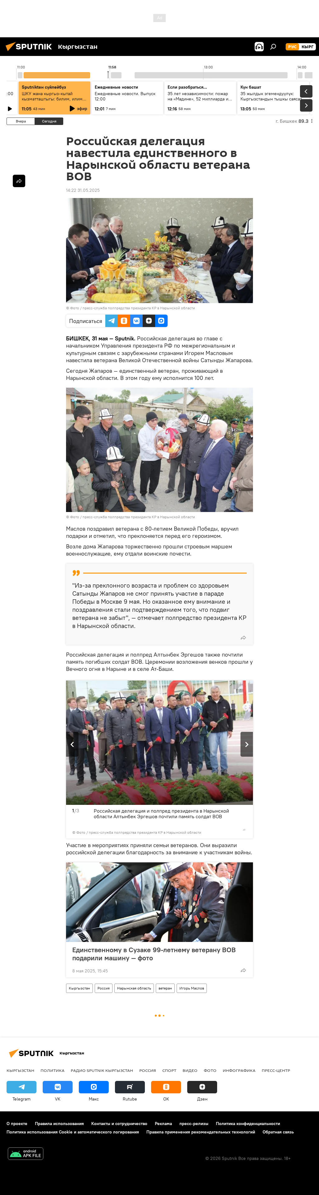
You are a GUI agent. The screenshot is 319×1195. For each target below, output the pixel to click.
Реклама (163, 1123)
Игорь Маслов (191, 988)
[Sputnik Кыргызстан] (30, 52)
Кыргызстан (79, 988)
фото (210, 1070)
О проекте (17, 1123)
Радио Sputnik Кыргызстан (102, 1070)
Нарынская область (134, 988)
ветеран (165, 988)
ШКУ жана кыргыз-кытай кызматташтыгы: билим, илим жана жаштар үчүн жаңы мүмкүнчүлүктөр (52, 101)
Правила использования (59, 1123)
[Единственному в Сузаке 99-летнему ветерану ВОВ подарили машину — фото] (159, 902)
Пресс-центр (276, 1070)
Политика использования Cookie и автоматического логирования (73, 1132)
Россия (104, 988)
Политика (52, 1070)
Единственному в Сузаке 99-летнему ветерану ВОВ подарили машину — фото (154, 954)
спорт (169, 1070)
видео (190, 1070)
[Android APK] (25, 1154)
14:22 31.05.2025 (83, 190)
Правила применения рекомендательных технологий (200, 1132)
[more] (243, 637)
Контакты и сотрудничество (119, 1123)
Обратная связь (278, 1132)
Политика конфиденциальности (248, 1123)
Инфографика (239, 1070)
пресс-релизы (193, 1123)
